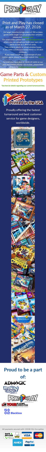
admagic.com (27, 37)
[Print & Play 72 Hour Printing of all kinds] (23, 9)
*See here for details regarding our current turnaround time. (23, 86)
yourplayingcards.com (35, 40)
